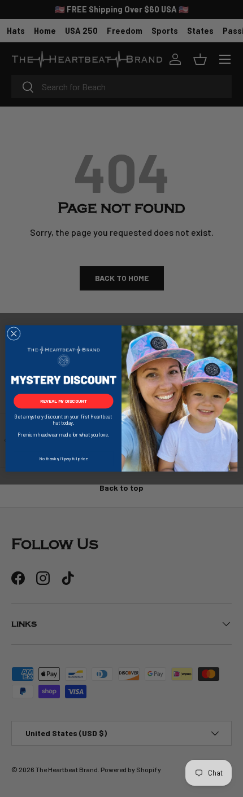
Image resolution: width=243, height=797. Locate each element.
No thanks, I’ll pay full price (64, 458)
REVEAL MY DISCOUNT (63, 401)
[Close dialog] (14, 334)
